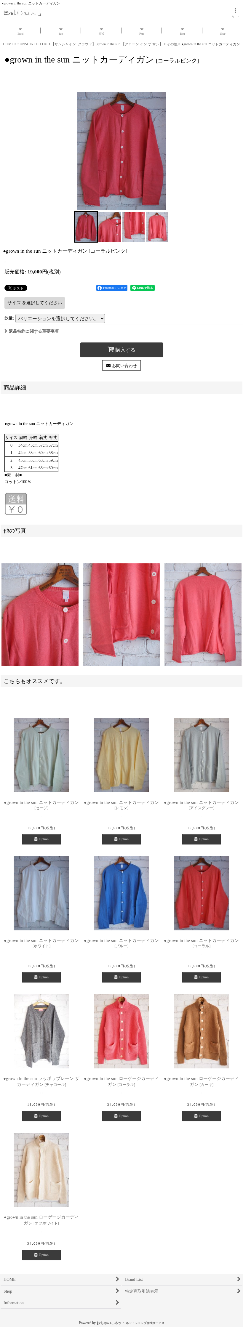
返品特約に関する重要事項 (34, 331)
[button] (86, 227)
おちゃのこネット (111, 1323)
